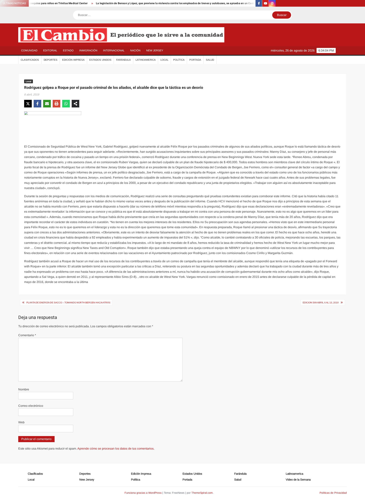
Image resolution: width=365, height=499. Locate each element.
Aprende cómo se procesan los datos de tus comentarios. (115, 448)
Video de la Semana (298, 479)
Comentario (27, 335)
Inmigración (88, 50)
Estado (68, 50)
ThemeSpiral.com (202, 492)
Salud (210, 59)
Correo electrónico (30, 405)
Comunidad (29, 50)
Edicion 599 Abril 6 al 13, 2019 (321, 302)
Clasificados (30, 59)
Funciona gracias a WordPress (143, 492)
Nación (135, 50)
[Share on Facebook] (37, 103)
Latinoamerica (146, 59)
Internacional (114, 50)
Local (164, 59)
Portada (195, 59)
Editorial (50, 50)
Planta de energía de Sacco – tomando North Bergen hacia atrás (68, 302)
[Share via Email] (47, 103)
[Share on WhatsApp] (66, 103)
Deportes (50, 59)
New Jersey (154, 50)
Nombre (23, 389)
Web (21, 422)
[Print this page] (56, 103)
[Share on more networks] (75, 103)
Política (179, 59)
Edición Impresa (73, 59)
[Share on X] (28, 103)
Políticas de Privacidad (333, 492)
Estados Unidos (100, 59)
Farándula (123, 59)
